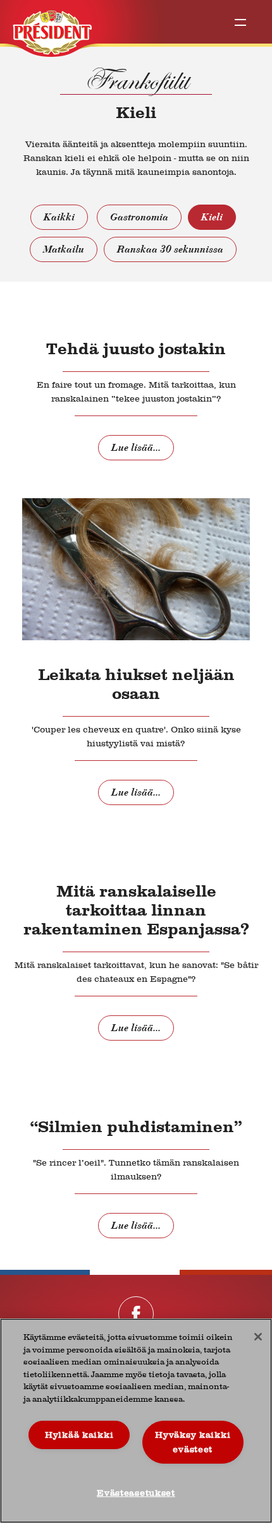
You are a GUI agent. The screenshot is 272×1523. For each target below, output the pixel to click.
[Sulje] (258, 1337)
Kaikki (59, 217)
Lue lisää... (136, 447)
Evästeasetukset (136, 1493)
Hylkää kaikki (79, 1435)
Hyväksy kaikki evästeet (192, 1442)
